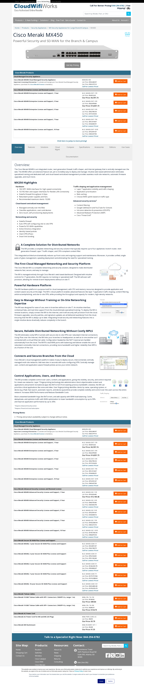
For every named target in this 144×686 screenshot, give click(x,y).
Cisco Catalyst (40, 659)
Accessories (99, 147)
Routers (38, 649)
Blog (52, 20)
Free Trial (60, 20)
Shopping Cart (21, 653)
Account (124, 20)
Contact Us (81, 20)
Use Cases (126, 147)
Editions (112, 147)
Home (17, 28)
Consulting (58, 662)
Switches (38, 653)
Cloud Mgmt (57, 148)
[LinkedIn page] (122, 656)
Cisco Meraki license (37, 84)
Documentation (72, 157)
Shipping (57, 656)
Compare (70, 147)
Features (31, 147)
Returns (57, 659)
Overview (18, 147)
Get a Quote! (70, 20)
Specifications (84, 147)
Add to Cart (121, 81)
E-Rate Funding (31, 20)
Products (18, 20)
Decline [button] (110, 681)
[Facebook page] (108, 656)
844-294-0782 (118, 5)
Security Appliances (38, 28)
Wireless (38, 656)
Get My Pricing (72, 65)
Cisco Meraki (40, 665)
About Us (115, 20)
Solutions (44, 20)
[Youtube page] (117, 656)
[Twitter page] (112, 656)
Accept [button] (101, 681)
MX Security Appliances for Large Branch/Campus (68, 28)
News (56, 653)
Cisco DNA (39, 662)
